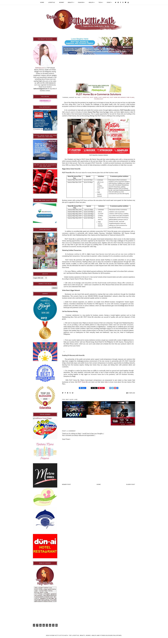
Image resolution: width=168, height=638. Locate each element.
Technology (98, 99)
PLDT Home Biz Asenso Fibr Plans (122, 97)
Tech (100, 2)
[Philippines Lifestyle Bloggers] (45, 331)
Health (91, 2)
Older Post (130, 484)
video (106, 382)
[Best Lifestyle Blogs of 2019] (45, 373)
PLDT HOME (94, 97)
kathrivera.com (39, 68)
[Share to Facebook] (65, 393)
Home (42, 2)
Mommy (61, 2)
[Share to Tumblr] (70, 393)
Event (109, 2)
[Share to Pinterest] (67, 393)
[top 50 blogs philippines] (45, 351)
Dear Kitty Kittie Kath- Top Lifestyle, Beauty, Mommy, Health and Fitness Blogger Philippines (86, 635)
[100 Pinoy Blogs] (45, 429)
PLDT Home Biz (104, 97)
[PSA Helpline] (98, 88)
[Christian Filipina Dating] (98, 41)
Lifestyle (51, 2)
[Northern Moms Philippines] (45, 451)
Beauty (70, 2)
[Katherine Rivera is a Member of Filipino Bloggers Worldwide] (45, 519)
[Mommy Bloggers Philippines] (45, 497)
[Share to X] (62, 393)
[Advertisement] (98, 68)
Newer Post (66, 484)
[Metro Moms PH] (45, 475)
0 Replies (131, 393)
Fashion (81, 2)
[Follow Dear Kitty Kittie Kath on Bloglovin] (45, 101)
